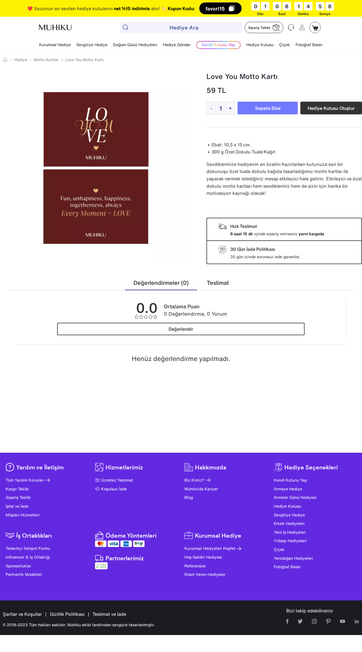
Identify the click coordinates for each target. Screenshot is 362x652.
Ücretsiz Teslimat (117, 480)
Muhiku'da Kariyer (201, 489)
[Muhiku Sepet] (315, 27)
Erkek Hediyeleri (289, 523)
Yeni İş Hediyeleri (290, 532)
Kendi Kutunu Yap (290, 480)
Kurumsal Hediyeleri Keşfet (209, 548)
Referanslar (195, 566)
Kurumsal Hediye (55, 45)
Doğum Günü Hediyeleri (135, 45)
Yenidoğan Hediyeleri (293, 558)
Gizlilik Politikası (67, 614)
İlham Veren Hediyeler (204, 574)
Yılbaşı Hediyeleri (290, 541)
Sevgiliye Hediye (91, 45)
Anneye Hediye (288, 489)
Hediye (20, 60)
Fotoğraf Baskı (309, 45)
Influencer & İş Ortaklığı (28, 557)
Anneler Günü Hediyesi (295, 497)
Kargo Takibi (17, 489)
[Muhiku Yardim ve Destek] (291, 27)
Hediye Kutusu (259, 45)
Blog (188, 497)
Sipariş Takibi (18, 497)
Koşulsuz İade (114, 489)
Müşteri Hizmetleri (23, 515)
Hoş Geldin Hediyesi (203, 557)
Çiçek (284, 45)
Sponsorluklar (18, 566)
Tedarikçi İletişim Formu (28, 548)
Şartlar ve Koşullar (22, 614)
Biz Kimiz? (194, 480)
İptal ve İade (17, 506)
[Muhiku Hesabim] (302, 27)
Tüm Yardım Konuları (25, 480)
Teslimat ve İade (109, 614)
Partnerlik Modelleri (24, 574)
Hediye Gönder (177, 45)
